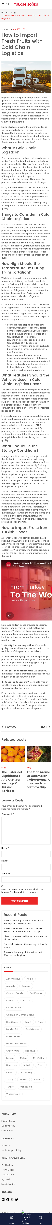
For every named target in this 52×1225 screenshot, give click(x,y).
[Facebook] (7, 1199)
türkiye (10, 1086)
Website (5, 873)
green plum (12, 1050)
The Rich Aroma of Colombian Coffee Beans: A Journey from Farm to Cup (38, 779)
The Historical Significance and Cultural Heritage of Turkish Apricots (11, 781)
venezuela (26, 1086)
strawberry (26, 1072)
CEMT (38, 425)
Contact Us (7, 1130)
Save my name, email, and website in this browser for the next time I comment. (22, 891)
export (28, 1021)
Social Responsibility (11, 1150)
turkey (9, 1079)
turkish (23, 1079)
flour (40, 1021)
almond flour (13, 978)
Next (47, 769)
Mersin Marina (8, 1184)
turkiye (37, 1079)
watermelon (13, 1093)
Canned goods (14, 993)
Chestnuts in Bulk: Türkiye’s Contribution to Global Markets (25, 938)
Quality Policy (8, 1125)
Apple (30, 978)
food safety (12, 1029)
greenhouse (13, 1036)
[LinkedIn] (3, 1199)
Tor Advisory (7, 1174)
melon (23, 1057)
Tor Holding (7, 1165)
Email (4, 860)
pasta (41, 1065)
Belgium (26, 985)
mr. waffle (38, 1057)
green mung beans (16, 1043)
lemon (10, 1057)
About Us (5, 1145)
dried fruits (12, 1021)
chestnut (25, 1000)
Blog (29, 767)
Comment (7, 814)
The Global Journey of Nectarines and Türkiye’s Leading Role (23, 954)
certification (36, 993)
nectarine (11, 1065)
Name (5, 848)
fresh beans (32, 1029)
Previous (5, 769)
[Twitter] (16, 1199)
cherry (9, 1000)
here (23, 705)
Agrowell (5, 1179)
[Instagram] (12, 1199)
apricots (10, 985)
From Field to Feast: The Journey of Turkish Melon (25, 946)
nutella (27, 1065)
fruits (45, 164)
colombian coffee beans (20, 1014)
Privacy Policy (8, 1121)
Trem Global (7, 1169)
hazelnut (30, 1050)
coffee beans (13, 1007)
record (10, 1072)
